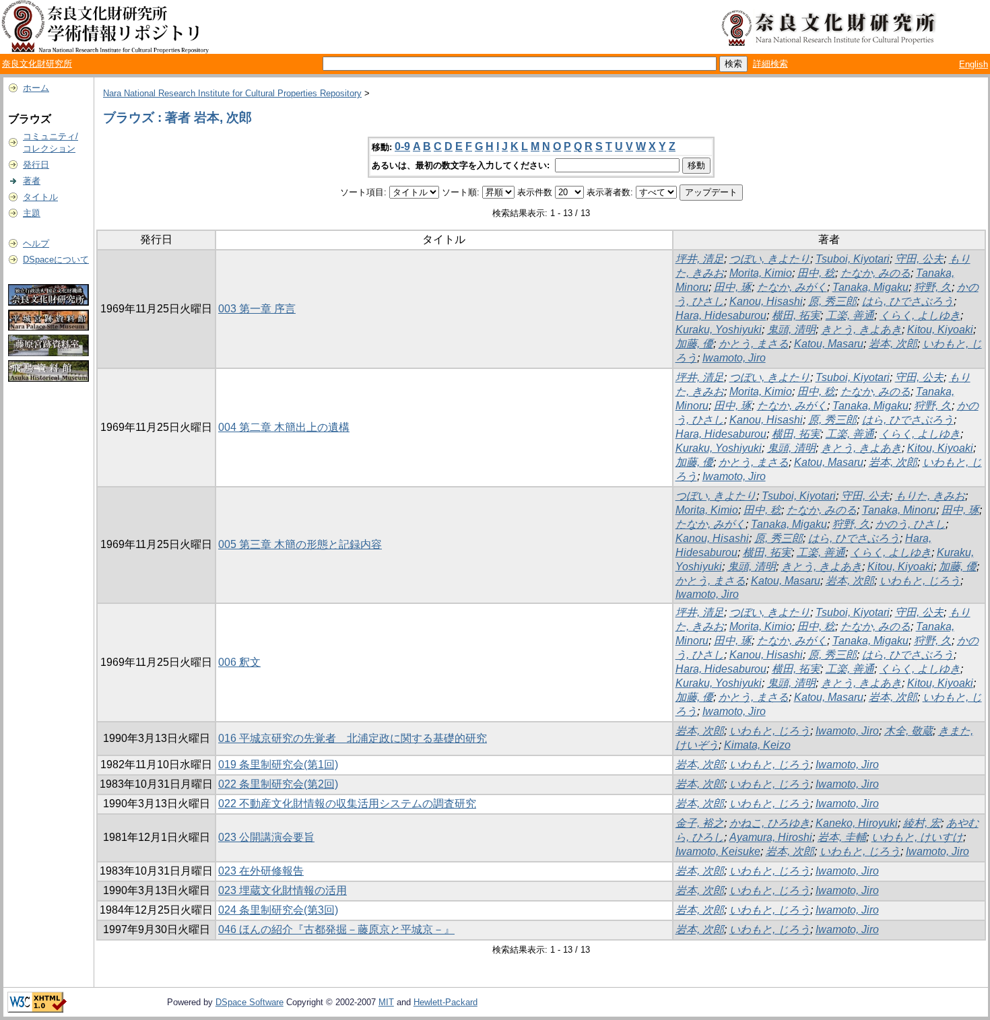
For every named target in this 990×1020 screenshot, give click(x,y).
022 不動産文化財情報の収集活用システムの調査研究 (347, 803)
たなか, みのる (875, 273)
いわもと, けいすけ (917, 837)
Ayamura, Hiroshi (770, 837)
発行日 (36, 165)
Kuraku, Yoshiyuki (718, 329)
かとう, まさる (754, 343)
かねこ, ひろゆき (769, 823)
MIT (386, 1002)
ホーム (36, 88)
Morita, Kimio (760, 273)
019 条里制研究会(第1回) (278, 764)
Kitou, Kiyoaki (940, 329)
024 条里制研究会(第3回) (278, 910)
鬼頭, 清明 (791, 329)
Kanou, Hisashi (766, 301)
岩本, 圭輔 (842, 837)
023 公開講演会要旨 (266, 837)
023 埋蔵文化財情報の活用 (282, 890)
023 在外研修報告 (261, 871)
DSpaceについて (56, 259)
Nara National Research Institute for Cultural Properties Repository (232, 93)
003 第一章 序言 (257, 308)
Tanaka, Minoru (899, 510)
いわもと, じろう (920, 580)
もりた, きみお (930, 496)
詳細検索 (770, 64)
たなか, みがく (792, 287)
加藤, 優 (694, 343)
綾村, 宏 (922, 823)
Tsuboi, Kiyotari (853, 259)
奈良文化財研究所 (37, 64)
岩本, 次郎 (893, 343)
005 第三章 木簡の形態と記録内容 (300, 544)
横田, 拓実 (796, 315)
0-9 (402, 146)
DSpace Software (250, 1002)
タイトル (40, 197)
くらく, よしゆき (920, 315)
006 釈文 (239, 662)
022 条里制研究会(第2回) (278, 784)
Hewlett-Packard (445, 1002)
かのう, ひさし (911, 524)
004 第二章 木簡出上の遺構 (284, 427)
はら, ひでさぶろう (908, 301)
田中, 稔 (816, 273)
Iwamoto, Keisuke (717, 851)
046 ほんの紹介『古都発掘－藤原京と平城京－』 (336, 929)
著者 (31, 181)
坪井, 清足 (699, 259)
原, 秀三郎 (832, 301)
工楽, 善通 (850, 315)
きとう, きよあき (861, 329)
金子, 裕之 (699, 823)
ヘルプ (36, 243)
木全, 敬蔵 (908, 731)
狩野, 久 (933, 287)
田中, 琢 (733, 287)
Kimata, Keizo (757, 745)
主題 (31, 213)
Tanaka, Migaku (870, 287)
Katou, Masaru (828, 343)
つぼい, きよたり (769, 259)
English (973, 64)
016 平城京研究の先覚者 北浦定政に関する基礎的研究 (352, 738)
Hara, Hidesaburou (720, 315)
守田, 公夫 (919, 259)
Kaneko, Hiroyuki (857, 823)
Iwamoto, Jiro (734, 358)
